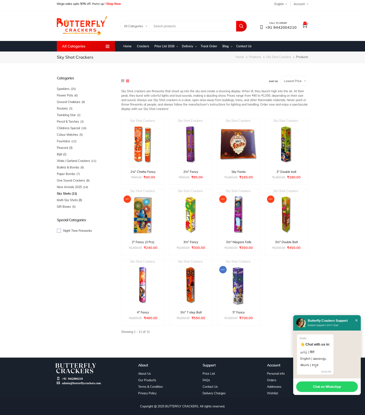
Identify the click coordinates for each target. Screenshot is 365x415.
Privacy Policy (147, 393)
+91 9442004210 (281, 27)
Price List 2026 (164, 46)
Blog (225, 46)
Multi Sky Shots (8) (69, 200)
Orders (271, 380)
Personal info (276, 374)
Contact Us (244, 46)
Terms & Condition (150, 387)
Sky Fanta (239, 172)
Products (255, 57)
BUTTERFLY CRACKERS (181, 406)
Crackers (143, 46)
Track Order (209, 46)
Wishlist (272, 393)
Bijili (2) (61, 154)
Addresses (274, 387)
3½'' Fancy (190, 242)
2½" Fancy (190, 172)
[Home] (82, 26)
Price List (209, 374)
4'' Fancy (143, 312)
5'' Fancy (239, 312)
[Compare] (152, 145)
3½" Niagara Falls (238, 242)
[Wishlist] (143, 145)
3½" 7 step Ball (191, 312)
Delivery (187, 46)
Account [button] (299, 4)
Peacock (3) (64, 148)
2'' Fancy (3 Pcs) (143, 242)
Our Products (147, 380)
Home (127, 46)
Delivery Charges (214, 393)
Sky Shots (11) (67, 193)
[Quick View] (133, 145)
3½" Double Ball (286, 242)
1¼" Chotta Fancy (143, 172)
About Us (144, 374)
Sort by (273, 81)
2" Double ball (286, 172)
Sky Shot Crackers (278, 57)
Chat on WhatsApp (327, 386)
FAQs (206, 380)
